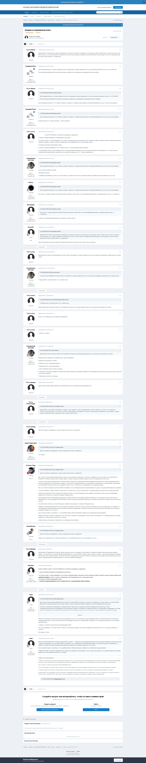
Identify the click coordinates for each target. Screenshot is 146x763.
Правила (38, 16)
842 (32, 539)
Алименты (41, 38)
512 (32, 218)
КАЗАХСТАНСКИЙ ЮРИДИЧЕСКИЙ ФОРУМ (40, 7)
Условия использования (38, 761)
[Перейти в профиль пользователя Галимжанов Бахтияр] (31, 165)
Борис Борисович (31, 443)
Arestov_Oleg (30, 465)
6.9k (31, 79)
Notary (30, 182)
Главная (27, 12)
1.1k (31, 578)
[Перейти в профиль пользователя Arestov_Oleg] (31, 470)
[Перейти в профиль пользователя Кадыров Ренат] (31, 71)
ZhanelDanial (30, 526)
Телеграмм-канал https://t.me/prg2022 (72, 2)
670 (32, 173)
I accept (119, 760)
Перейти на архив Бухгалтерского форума (62, 12)
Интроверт (31, 205)
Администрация (47, 16)
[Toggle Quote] (40, 92)
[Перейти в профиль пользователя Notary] (31, 187)
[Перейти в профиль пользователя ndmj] (31, 600)
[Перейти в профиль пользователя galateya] (31, 570)
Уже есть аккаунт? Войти (104, 7)
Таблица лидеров (44, 12)
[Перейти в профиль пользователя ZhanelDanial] (31, 531)
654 (32, 478)
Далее (30, 44)
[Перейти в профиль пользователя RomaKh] (31, 232)
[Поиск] (121, 12)
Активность (34, 12)
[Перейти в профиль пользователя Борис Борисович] (31, 448)
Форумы (25, 16)
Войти (96, 709)
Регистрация (118, 7)
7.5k (32, 195)
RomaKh (31, 227)
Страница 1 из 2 (41, 44)
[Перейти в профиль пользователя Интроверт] (31, 210)
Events (32, 16)
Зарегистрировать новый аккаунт (49, 709)
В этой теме (114, 12)
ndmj (31, 594)
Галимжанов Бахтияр (30, 159)
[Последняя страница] (34, 44)
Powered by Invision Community (73, 754)
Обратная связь (70, 751)
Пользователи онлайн (59, 16)
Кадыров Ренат (30, 66)
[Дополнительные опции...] (120, 50)
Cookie (78, 751)
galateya (31, 565)
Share (106, 37)
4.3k (31, 456)
